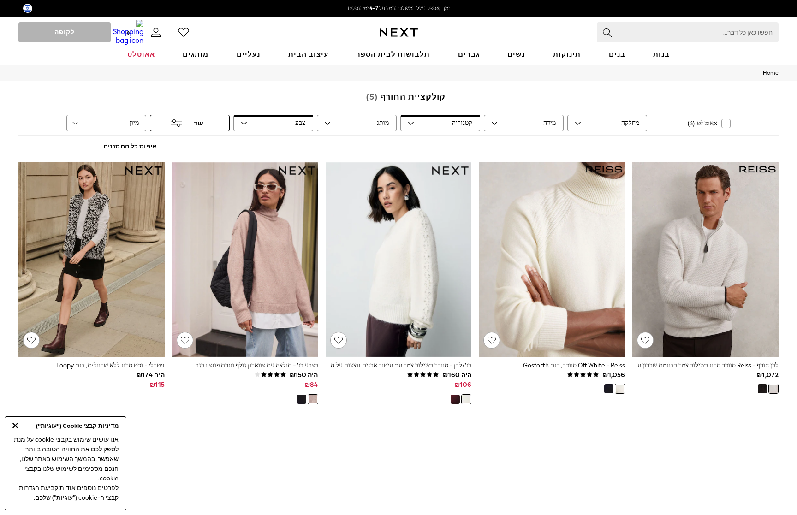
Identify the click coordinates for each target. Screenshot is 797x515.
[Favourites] (183, 32)
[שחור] (762, 388)
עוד (198, 123)
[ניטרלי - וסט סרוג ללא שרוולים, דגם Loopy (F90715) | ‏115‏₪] (91, 259)
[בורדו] (455, 399)
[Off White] (620, 388)
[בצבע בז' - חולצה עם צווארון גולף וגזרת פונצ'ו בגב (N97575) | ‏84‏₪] (245, 259)
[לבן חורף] (773, 388)
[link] (156, 32)
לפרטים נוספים (98, 488)
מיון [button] (134, 123)
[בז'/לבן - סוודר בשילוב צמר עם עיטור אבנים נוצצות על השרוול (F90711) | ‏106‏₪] (399, 259)
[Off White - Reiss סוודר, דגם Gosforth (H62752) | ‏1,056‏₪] (552, 259)
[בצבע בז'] (312, 399)
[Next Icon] (399, 32)
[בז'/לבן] (466, 399)
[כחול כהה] (608, 388)
